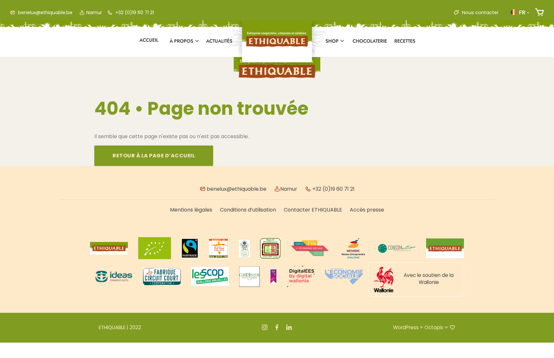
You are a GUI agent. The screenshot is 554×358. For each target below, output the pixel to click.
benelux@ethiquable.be (44, 12)
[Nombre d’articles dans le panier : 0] (539, 12)
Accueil (148, 40)
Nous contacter (480, 12)
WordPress (406, 327)
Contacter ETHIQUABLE (313, 209)
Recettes (405, 41)
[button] (520, 12)
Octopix (433, 327)
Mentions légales (191, 209)
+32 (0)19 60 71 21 (134, 12)
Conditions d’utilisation (248, 209)
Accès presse (367, 209)
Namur (94, 12)
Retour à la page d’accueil (154, 155)
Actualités (219, 41)
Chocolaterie (370, 41)
